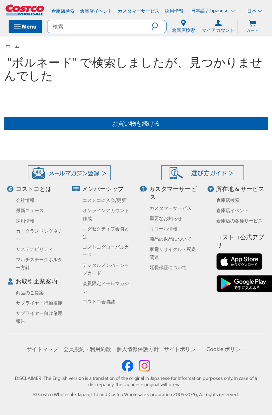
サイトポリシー (182, 349)
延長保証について (168, 267)
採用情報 (25, 221)
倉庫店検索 (227, 200)
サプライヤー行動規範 (39, 303)
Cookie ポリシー (226, 349)
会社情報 (25, 200)
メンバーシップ (103, 189)
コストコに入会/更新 (104, 200)
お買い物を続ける (136, 123)
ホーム (13, 46)
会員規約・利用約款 (87, 349)
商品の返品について (170, 239)
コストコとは (33, 189)
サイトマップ (42, 349)
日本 (251, 11)
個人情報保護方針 (137, 349)
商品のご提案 (30, 293)
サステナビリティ (34, 249)
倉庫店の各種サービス (239, 221)
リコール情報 (163, 229)
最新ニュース (30, 210)
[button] (158, 26)
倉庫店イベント (232, 210)
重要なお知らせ (166, 218)
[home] (25, 10)
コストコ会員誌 (99, 302)
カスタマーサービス (170, 208)
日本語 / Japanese (210, 11)
